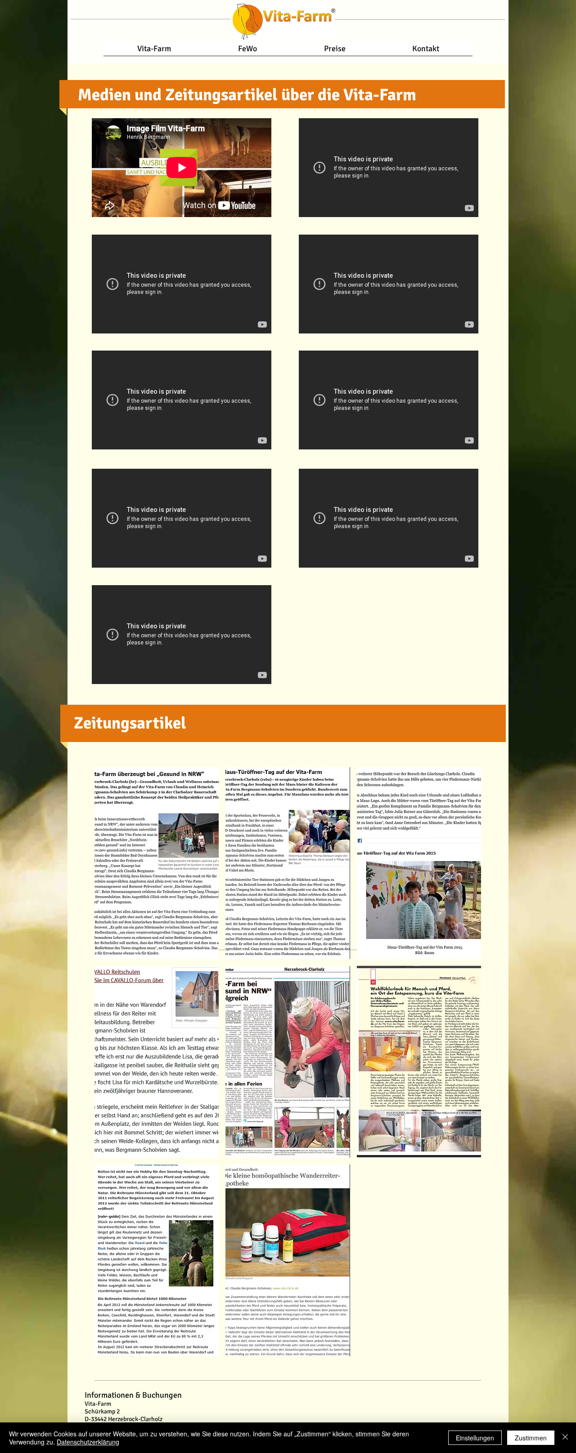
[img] (287, 1062)
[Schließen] (565, 1438)
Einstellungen (475, 1437)
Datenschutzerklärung (88, 1441)
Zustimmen (531, 1437)
